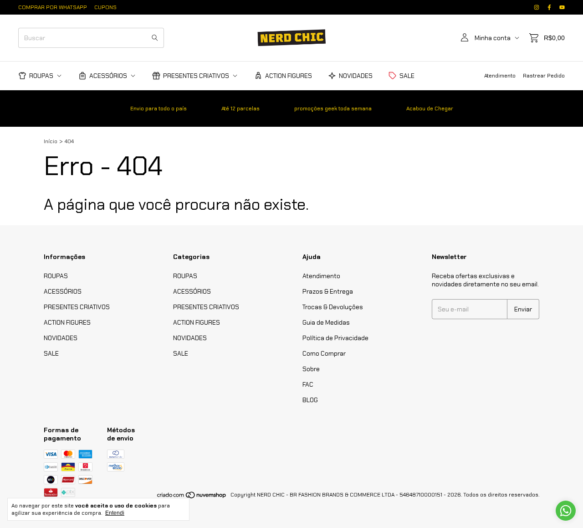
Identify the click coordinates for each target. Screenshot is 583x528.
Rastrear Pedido (544, 75)
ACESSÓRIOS (108, 76)
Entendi (114, 513)
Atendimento (500, 75)
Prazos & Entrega (327, 291)
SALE (406, 76)
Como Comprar (324, 353)
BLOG (310, 400)
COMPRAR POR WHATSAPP (52, 7)
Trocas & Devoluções (332, 307)
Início (50, 141)
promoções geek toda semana (333, 108)
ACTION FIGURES (288, 76)
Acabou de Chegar (429, 108)
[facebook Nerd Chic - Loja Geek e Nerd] (549, 7)
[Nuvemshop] (192, 497)
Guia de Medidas (326, 322)
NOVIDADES (356, 76)
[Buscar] (155, 38)
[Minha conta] (464, 38)
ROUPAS (41, 76)
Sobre (311, 369)
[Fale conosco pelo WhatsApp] (566, 511)
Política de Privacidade (335, 338)
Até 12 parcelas (240, 108)
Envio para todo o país (158, 108)
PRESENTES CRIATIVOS (196, 76)
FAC (307, 384)
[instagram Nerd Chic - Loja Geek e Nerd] (536, 7)
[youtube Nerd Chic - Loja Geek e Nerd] (562, 7)
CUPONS (105, 7)
